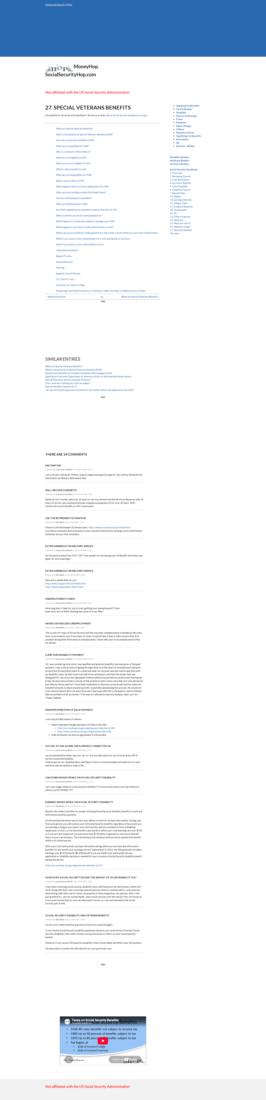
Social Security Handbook (183, 169)
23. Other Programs (180, 216)
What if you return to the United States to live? (80, 244)
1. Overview (176, 172)
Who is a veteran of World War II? (73, 151)
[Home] (59, 66)
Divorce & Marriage (186, 115)
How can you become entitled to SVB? (75, 140)
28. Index (174, 233)
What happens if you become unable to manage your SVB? (85, 221)
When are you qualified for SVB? (72, 146)
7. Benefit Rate (177, 193)
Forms (179, 119)
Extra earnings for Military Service (69, 570)
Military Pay (53, 465)
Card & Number (184, 109)
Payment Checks (185, 132)
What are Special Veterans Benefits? (74, 128)
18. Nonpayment (178, 209)
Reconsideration (64, 261)
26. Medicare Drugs (180, 226)
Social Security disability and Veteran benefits (77, 915)
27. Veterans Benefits (181, 230)
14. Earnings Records (181, 199)
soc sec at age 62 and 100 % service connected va (78, 745)
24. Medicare (176, 220)
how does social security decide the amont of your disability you (90, 877)
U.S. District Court (65, 279)
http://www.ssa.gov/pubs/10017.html (64, 586)
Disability (181, 112)
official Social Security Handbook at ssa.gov (126, 115)
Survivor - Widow (185, 146)
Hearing (60, 267)
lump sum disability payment (64, 654)
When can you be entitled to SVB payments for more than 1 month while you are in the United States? (107, 232)
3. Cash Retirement (179, 179)
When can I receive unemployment (68, 623)
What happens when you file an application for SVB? (82, 186)
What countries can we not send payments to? (79, 215)
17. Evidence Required (181, 206)
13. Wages (175, 196)
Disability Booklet (179, 157)
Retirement (182, 139)
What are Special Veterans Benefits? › (140, 296)
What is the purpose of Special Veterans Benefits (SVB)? (84, 134)
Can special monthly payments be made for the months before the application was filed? (89, 389)
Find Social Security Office (58, 4)
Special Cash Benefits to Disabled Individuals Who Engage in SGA (78, 373)
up (102, 296)
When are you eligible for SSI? (71, 157)
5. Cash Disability (179, 186)
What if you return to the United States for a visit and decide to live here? (93, 238)
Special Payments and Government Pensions (67, 379)
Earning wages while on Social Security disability (79, 801)
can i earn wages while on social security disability (80, 777)
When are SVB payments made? (72, 204)
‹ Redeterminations (56, 296)
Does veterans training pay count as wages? (67, 383)
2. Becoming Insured (180, 176)
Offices (180, 129)
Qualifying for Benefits (188, 136)
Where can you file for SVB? (70, 180)
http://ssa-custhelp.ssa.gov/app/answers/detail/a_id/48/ (86, 728)
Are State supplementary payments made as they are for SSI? (87, 209)
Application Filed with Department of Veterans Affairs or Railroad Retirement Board (88, 376)
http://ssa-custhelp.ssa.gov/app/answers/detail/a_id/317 (74, 865)
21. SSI (173, 213)
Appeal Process (64, 256)
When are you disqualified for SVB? (74, 174)
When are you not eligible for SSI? (73, 163)
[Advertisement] (133, 33)
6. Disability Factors (180, 189)
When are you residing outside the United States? (81, 192)
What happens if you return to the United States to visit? (85, 227)
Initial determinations (67, 250)
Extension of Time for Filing (70, 285)
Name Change (183, 126)
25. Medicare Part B (180, 223)
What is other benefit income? (71, 169)
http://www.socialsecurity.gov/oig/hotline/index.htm (84, 731)
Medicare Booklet (179, 160)
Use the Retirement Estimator (65, 518)
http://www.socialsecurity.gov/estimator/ (110, 527)
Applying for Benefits (187, 105)
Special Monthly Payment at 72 (61, 386)
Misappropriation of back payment (69, 709)
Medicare (181, 122)
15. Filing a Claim (178, 203)
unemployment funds (60, 598)
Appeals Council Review (68, 273)
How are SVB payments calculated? (74, 198)
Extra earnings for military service (69, 546)
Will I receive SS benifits (61, 490)
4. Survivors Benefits (180, 183)
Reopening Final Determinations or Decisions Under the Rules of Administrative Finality (101, 290)
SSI (177, 142)
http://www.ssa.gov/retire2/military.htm (65, 583)
